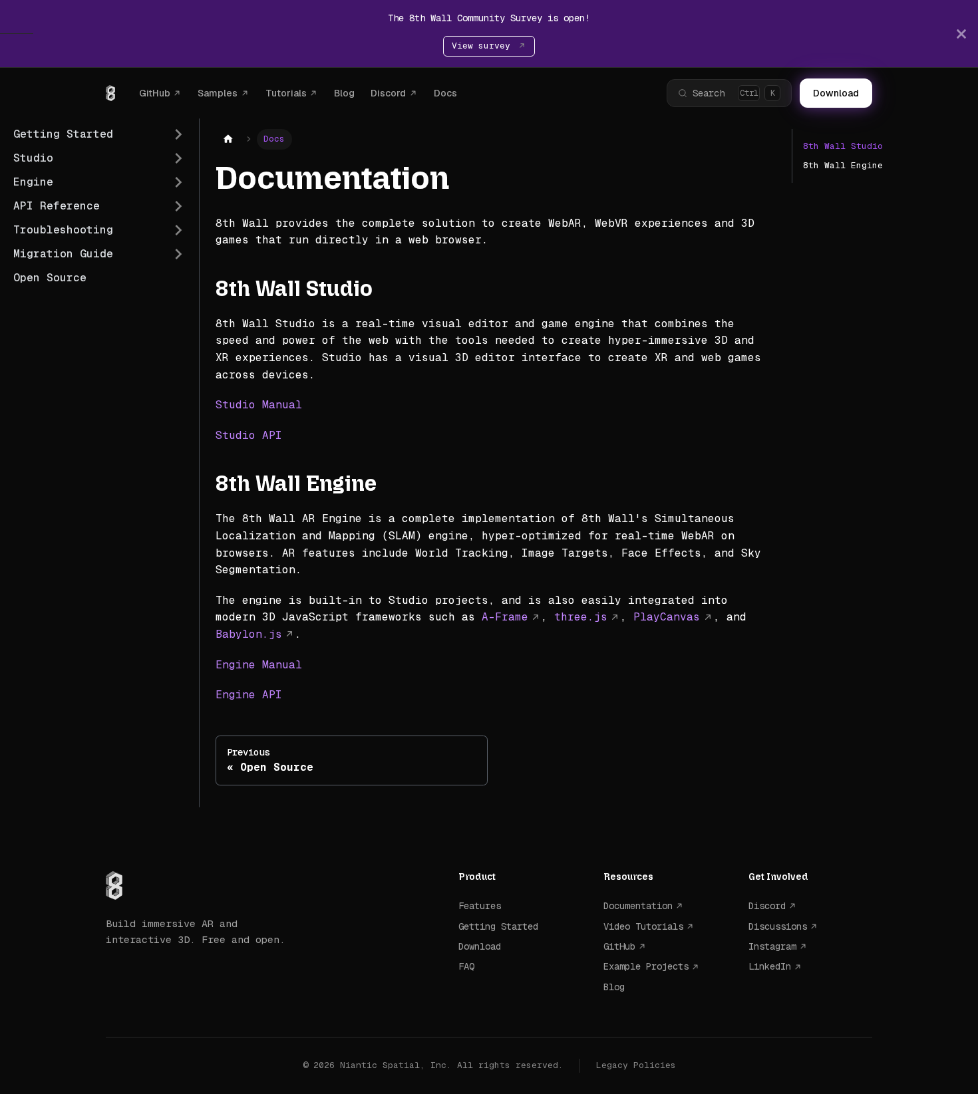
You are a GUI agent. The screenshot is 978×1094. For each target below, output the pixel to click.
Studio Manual (259, 405)
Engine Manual (259, 665)
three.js (580, 617)
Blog (344, 93)
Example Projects (646, 966)
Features (479, 906)
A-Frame (505, 617)
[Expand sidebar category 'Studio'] (178, 158)
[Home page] (228, 139)
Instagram (772, 946)
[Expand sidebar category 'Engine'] (178, 182)
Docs (445, 93)
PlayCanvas (666, 617)
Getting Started (498, 926)
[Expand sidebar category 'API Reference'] (178, 206)
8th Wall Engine (843, 165)
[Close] (961, 33)
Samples (218, 93)
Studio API (249, 435)
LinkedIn (769, 966)
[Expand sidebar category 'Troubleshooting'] (178, 230)
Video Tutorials (643, 926)
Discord (388, 93)
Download (836, 93)
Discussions (777, 926)
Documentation (638, 906)
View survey (484, 45)
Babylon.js (249, 634)
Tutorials (286, 93)
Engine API (249, 695)
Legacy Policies (636, 1065)
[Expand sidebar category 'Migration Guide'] (178, 254)
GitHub (154, 93)
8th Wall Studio (843, 146)
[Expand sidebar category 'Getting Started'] (178, 134)
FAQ (466, 966)
